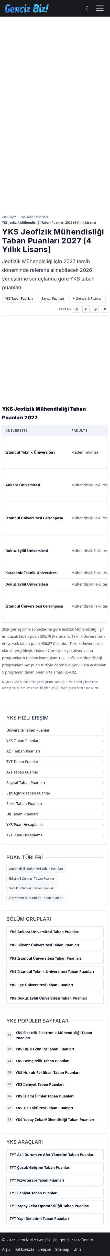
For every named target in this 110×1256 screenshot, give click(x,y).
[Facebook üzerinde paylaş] (86, 309)
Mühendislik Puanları (87, 298)
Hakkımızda (24, 1249)
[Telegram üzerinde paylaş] (104, 309)
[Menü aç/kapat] (100, 8)
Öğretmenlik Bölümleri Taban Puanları (36, 898)
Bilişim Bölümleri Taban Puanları (32, 878)
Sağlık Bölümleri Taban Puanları (31, 888)
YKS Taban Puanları (34, 217)
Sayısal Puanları (52, 298)
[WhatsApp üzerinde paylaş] (95, 309)
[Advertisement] (55, 74)
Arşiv (6, 1249)
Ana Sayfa (9, 217)
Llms (77, 1249)
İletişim (44, 1249)
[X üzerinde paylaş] (76, 309)
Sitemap (62, 1249)
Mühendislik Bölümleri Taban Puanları (36, 869)
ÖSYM (60, 688)
